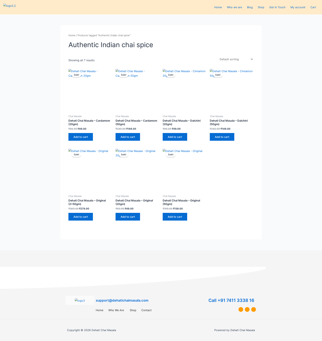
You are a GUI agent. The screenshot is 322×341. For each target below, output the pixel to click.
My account (297, 7)
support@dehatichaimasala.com (122, 300)
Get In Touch (277, 7)
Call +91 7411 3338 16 (231, 300)
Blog (250, 7)
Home (218, 7)
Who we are (234, 7)
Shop (261, 7)
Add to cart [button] (80, 137)
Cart (313, 7)
